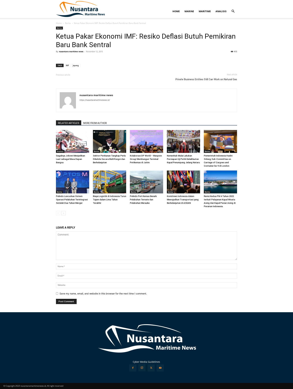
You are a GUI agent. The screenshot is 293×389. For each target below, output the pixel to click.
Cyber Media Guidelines (146, 361)
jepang (76, 65)
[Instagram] (142, 367)
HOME (176, 11)
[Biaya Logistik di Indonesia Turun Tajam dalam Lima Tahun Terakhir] (109, 182)
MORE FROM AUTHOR (95, 123)
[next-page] (63, 213)
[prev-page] (58, 213)
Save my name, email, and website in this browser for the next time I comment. (103, 293)
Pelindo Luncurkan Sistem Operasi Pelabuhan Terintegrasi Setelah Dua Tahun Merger (72, 199)
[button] (233, 11)
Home (59, 23)
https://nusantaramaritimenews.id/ (95, 100)
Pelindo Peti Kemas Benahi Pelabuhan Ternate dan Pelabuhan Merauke (143, 199)
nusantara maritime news (71, 51)
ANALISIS (221, 11)
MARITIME (205, 11)
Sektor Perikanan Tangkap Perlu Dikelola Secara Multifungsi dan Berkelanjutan (109, 159)
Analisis (60, 151)
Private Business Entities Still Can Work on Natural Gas (206, 79)
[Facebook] (132, 368)
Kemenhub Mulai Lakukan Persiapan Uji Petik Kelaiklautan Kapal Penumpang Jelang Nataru (183, 159)
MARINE (189, 11)
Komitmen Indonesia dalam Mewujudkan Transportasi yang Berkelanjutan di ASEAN (183, 199)
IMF (67, 65)
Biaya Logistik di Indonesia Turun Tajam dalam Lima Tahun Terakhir (109, 199)
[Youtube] (160, 368)
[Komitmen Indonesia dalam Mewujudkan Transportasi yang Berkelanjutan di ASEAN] (183, 182)
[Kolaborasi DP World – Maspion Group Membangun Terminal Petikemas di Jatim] (146, 141)
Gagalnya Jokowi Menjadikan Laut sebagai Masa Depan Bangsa (70, 159)
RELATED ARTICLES (68, 123)
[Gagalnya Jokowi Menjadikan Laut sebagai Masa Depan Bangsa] (72, 141)
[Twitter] (151, 368)
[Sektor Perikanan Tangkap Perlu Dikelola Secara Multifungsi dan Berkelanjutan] (109, 141)
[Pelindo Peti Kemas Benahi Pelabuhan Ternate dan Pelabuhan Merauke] (146, 182)
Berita (68, 23)
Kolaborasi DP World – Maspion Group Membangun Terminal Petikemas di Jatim (146, 159)
